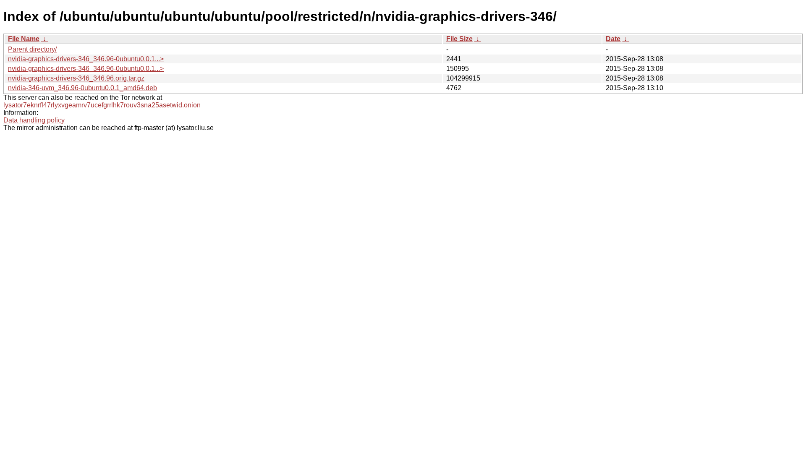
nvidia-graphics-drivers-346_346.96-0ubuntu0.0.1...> (86, 58)
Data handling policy (34, 120)
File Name (23, 38)
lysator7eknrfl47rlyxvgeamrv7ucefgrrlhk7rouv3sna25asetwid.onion (102, 105)
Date (613, 38)
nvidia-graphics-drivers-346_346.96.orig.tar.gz (76, 78)
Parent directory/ (32, 49)
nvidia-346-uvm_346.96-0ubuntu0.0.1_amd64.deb (82, 87)
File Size (459, 38)
